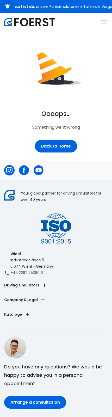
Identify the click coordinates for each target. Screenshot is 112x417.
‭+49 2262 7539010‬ (26, 272)
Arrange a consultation (35, 402)
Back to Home (56, 146)
